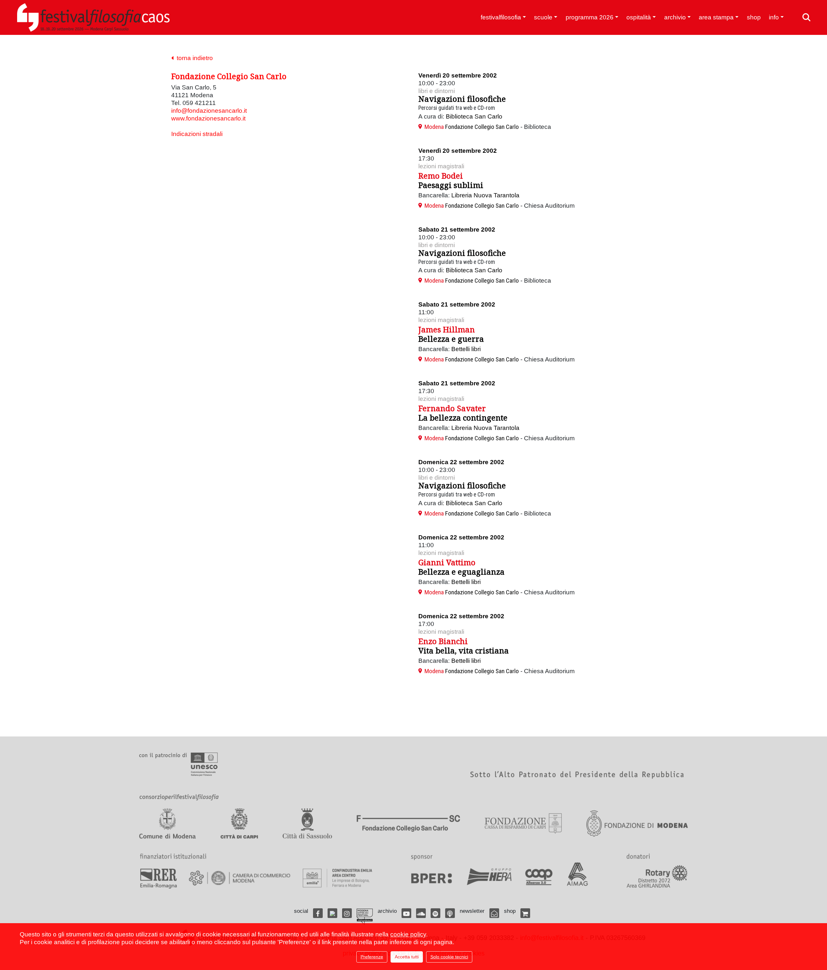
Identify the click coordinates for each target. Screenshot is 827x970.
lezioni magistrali (441, 166)
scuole (543, 17)
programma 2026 (589, 17)
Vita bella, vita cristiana (463, 650)
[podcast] (450, 913)
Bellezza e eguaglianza (461, 571)
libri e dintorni (436, 91)
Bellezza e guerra (451, 338)
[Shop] (525, 913)
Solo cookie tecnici (449, 956)
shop (754, 17)
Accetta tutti (407, 956)
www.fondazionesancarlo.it (208, 118)
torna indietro (193, 58)
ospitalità (638, 17)
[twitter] (332, 913)
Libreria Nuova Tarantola (485, 195)
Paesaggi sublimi (450, 185)
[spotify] (435, 913)
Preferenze (372, 956)
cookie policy (408, 934)
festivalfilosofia (501, 17)
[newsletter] (494, 913)
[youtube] (406, 913)
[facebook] (318, 913)
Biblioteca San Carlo (474, 116)
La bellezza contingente (463, 417)
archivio (675, 17)
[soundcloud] (421, 913)
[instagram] (347, 913)
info (774, 17)
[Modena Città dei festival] (365, 917)
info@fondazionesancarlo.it (209, 110)
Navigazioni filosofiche (462, 98)
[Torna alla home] (93, 17)
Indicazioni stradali (197, 133)
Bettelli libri (466, 349)
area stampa (716, 17)
